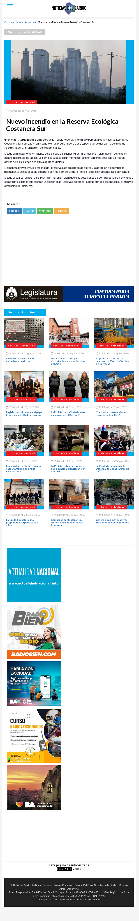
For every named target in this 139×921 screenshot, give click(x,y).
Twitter (29, 210)
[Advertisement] (69, 250)
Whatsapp (45, 210)
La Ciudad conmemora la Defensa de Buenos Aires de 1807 (112, 468)
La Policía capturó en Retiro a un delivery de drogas (23, 360)
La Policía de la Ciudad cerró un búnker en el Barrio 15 (68, 413)
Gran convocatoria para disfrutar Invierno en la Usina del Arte (68, 361)
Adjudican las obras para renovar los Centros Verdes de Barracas (112, 361)
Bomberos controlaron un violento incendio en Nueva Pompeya (67, 522)
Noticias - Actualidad (25, 22)
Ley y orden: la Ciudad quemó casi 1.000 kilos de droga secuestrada (23, 468)
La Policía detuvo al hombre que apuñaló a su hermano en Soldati (68, 468)
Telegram (61, 210)
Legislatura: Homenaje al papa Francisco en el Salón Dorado (24, 413)
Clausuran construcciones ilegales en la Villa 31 (111, 413)
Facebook (14, 210)
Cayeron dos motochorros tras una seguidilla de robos (112, 521)
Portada (8, 22)
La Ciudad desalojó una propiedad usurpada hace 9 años (22, 522)
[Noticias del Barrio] (69, 8)
